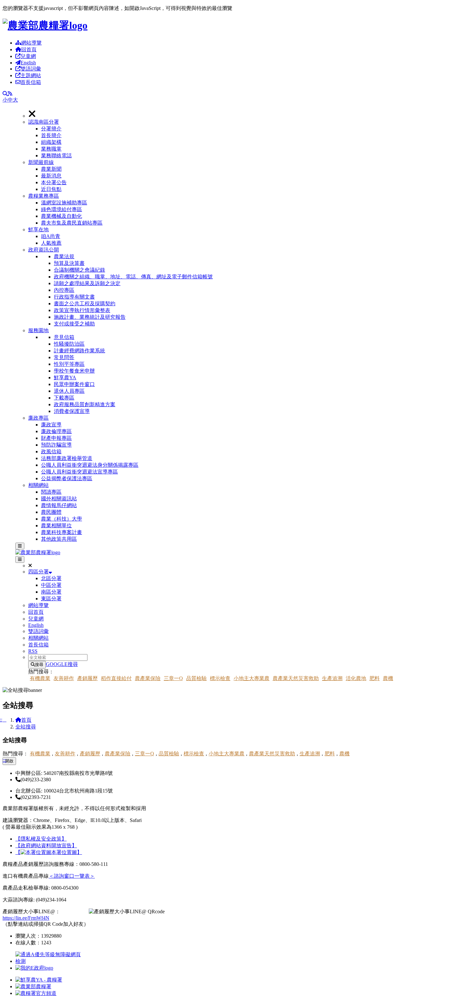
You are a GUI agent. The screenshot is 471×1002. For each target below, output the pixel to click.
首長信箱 (31, 82)
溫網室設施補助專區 (64, 202)
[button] (248, 139)
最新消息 (51, 175)
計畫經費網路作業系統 (79, 350)
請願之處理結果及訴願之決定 (87, 283)
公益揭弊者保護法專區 (66, 478)
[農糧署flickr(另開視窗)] (33, 986)
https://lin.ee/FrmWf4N (26, 918)
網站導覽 (31, 42)
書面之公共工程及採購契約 (84, 303)
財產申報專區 (56, 438)
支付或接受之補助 (74, 323)
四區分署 (38, 571)
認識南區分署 (43, 122)
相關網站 (38, 485)
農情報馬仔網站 (59, 505)
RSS (32, 651)
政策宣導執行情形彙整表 (82, 310)
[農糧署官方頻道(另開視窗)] (35, 993)
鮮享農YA (65, 377)
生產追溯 (332, 678)
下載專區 (64, 397)
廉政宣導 (51, 424)
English (28, 62)
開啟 (9, 761)
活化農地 (356, 678)
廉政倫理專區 (56, 431)
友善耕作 (64, 678)
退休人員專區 (69, 391)
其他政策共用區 (59, 539)
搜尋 (39, 664)
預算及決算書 (69, 263)
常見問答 (64, 357)
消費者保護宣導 (72, 411)
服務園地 (38, 330)
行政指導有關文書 (74, 297)
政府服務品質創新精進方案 (84, 404)
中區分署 (51, 585)
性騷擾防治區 (69, 344)
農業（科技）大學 (61, 519)
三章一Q (173, 678)
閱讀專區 (51, 492)
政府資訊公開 (43, 249)
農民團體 (51, 512)
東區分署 (51, 598)
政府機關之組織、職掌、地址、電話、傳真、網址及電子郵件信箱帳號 (133, 276)
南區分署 (51, 592)
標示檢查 (220, 678)
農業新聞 (51, 169)
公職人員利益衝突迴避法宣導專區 (79, 471)
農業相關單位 (56, 525)
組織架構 (51, 142)
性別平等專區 (69, 364)
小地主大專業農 (251, 678)
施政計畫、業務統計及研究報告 (90, 317)
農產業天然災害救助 (296, 678)
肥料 (374, 678)
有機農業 (40, 678)
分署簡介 (51, 128)
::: (4, 760)
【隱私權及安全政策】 (41, 839)
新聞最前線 (41, 162)
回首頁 (29, 49)
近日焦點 (51, 189)
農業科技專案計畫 (61, 532)
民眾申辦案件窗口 (74, 384)
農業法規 (64, 256)
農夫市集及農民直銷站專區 (72, 223)
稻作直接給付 (116, 678)
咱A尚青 (50, 236)
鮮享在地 (38, 229)
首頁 (26, 720)
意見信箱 (64, 337)
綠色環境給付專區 (61, 209)
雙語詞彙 (31, 68)
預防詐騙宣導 (56, 445)
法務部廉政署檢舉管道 (66, 458)
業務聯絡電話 (56, 155)
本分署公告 (54, 182)
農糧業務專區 (43, 196)
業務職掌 (51, 149)
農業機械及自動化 (61, 216)
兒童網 (28, 56)
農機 (388, 678)
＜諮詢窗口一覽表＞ (72, 876)
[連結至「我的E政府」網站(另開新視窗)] (34, 968)
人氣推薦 (51, 243)
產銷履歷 (87, 678)
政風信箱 (51, 451)
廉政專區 (38, 418)
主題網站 (31, 75)
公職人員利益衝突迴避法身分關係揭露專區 (89, 465)
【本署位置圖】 (48, 852)
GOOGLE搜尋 (62, 664)
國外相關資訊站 (59, 498)
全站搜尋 (25, 726)
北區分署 (51, 578)
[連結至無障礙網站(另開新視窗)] (49, 961)
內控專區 (64, 290)
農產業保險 (148, 678)
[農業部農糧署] (45, 25)
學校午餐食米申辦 (74, 371)
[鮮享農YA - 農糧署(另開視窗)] (38, 979)
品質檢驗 (196, 678)
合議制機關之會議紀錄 (79, 270)
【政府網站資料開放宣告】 (46, 845)
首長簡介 (51, 135)
